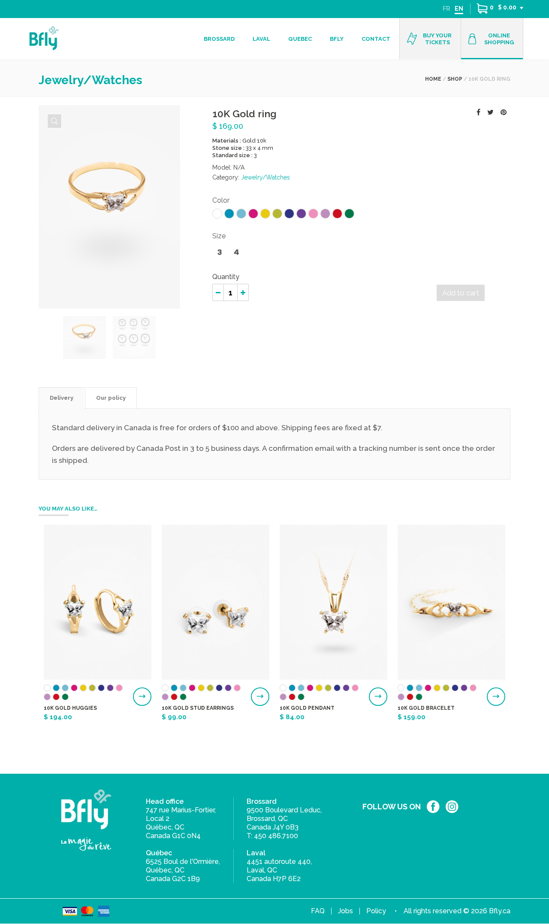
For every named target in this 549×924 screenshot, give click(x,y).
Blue (229, 213)
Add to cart (460, 293)
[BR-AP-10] (54, 121)
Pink (313, 213)
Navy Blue (289, 213)
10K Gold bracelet (426, 708)
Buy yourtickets (437, 39)
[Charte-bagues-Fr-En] (84, 337)
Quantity (225, 277)
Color (220, 200)
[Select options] (142, 696)
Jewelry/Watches (265, 177)
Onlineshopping (499, 39)
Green (349, 213)
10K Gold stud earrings (198, 708)
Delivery (61, 398)
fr (446, 8)
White (217, 213)
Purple (301, 213)
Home (433, 79)
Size (219, 236)
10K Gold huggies (70, 708)
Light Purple (325, 213)
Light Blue (241, 213)
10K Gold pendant (307, 708)
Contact (376, 39)
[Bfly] (44, 38)
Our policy (111, 398)
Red (337, 213)
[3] (219, 252)
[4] (236, 252)
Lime (277, 213)
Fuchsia (253, 213)
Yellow (265, 213)
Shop (454, 79)
